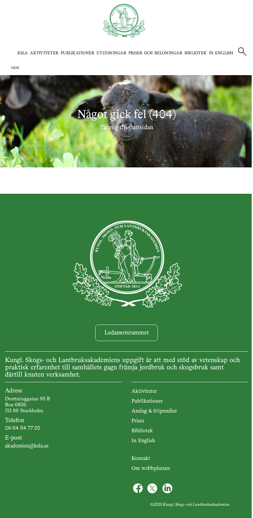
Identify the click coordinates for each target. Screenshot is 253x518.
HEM (15, 68)
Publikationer (77, 53)
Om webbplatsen (150, 468)
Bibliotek (195, 53)
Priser (137, 421)
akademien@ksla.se (26, 446)
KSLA (22, 53)
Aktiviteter (44, 53)
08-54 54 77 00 (22, 428)
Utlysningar (111, 53)
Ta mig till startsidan (126, 127)
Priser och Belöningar (155, 53)
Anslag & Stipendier (154, 411)
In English (221, 53)
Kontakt (140, 458)
